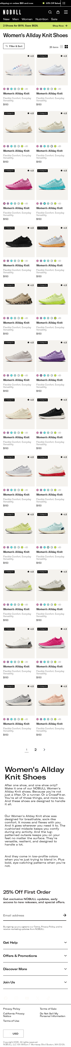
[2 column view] (66, 46)
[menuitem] (6, 19)
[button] (64, 3)
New (6, 19)
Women (27, 19)
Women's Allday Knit (16, 93)
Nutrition (42, 19)
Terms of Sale (48, 1008)
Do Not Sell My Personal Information (52, 1015)
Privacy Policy (11, 1008)
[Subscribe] (63, 915)
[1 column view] (61, 46)
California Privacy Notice (13, 1015)
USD (18, 1035)
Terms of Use (11, 1021)
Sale (54, 19)
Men (15, 19)
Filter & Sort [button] (15, 46)
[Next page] (44, 749)
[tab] (4, 89)
